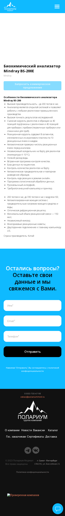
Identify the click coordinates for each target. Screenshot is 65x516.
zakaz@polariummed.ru (32, 396)
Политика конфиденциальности (32, 472)
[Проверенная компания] (23, 495)
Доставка (51, 436)
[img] (10, 6)
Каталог (53, 430)
